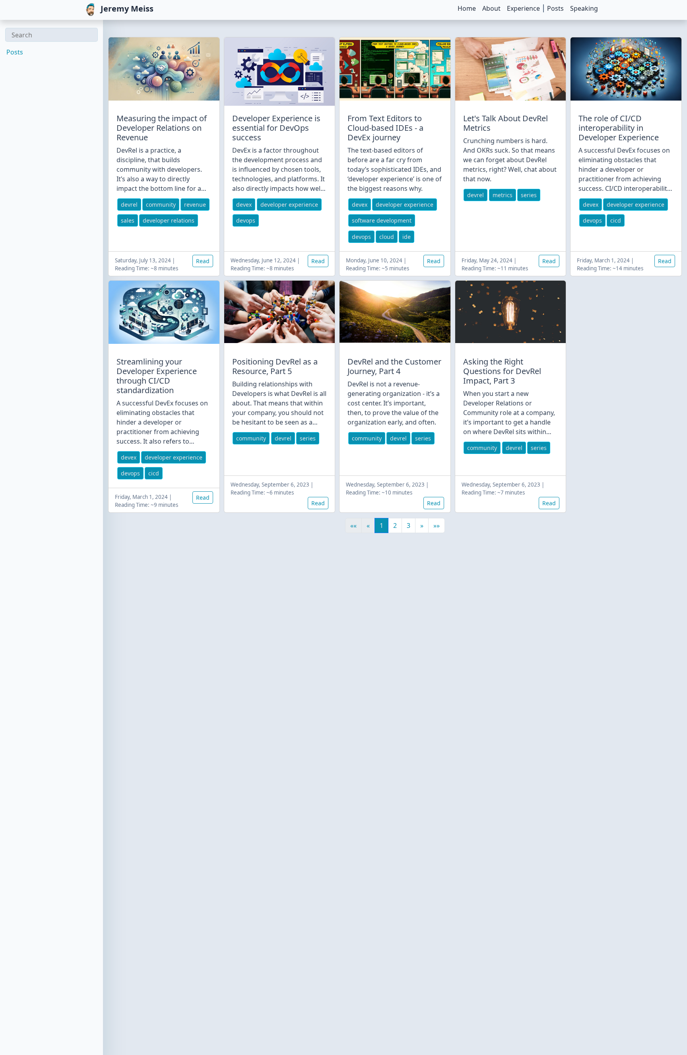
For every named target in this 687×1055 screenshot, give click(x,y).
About (491, 8)
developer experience (289, 204)
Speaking (584, 8)
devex (244, 204)
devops (245, 220)
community (161, 204)
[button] (422, 525)
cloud (386, 236)
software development (381, 220)
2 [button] (395, 525)
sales (127, 220)
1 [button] (381, 525)
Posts (555, 8)
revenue (195, 204)
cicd (615, 220)
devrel (129, 204)
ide (406, 236)
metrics (502, 195)
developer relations (168, 220)
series (529, 195)
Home (467, 8)
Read (203, 261)
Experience (523, 8)
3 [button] (408, 525)
